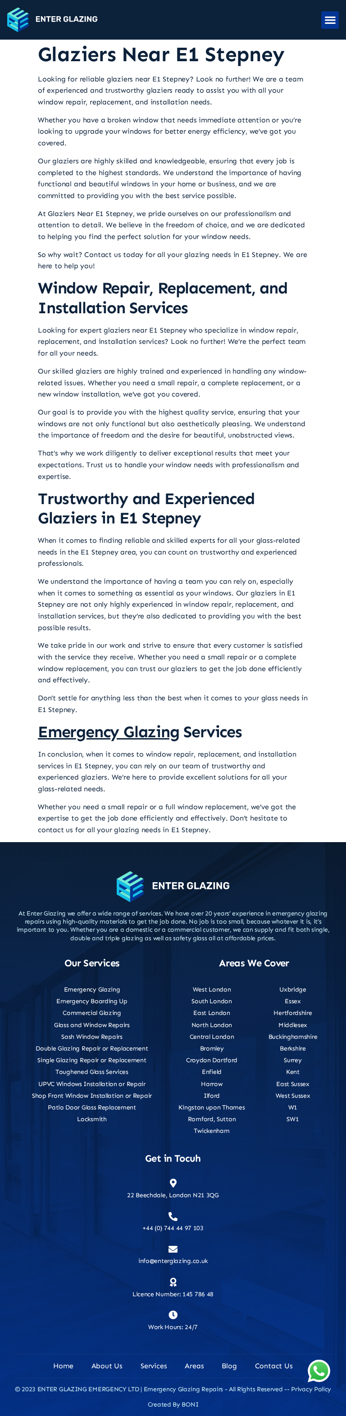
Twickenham (211, 1131)
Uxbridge (292, 989)
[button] (330, 20)
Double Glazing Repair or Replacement (92, 1048)
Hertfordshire (292, 1013)
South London (211, 1001)
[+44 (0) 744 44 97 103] (173, 1216)
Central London (212, 1037)
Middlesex (292, 1025)
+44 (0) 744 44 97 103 (173, 1228)
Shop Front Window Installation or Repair (92, 1096)
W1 (292, 1107)
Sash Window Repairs (91, 1037)
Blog (229, 1366)
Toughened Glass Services (91, 1072)
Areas (194, 1366)
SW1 (293, 1119)
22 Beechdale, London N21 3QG (173, 1195)
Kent (293, 1072)
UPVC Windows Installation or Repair (92, 1084)
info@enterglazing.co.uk (173, 1261)
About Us (107, 1366)
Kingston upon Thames (211, 1107)
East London (211, 1013)
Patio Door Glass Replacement (92, 1107)
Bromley (212, 1048)
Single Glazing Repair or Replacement (91, 1060)
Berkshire (292, 1048)
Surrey (292, 1060)
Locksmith (91, 1119)
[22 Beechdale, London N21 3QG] (173, 1183)
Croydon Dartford (211, 1060)
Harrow (211, 1084)
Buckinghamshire (293, 1037)
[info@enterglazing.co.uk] (173, 1249)
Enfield (212, 1072)
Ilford (212, 1096)
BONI (190, 1404)
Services (154, 1366)
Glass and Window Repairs (92, 1025)
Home (63, 1366)
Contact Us (274, 1366)
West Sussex (293, 1096)
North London (211, 1025)
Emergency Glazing (108, 731)
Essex (293, 1001)
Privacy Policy (311, 1389)
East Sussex (293, 1084)
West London (212, 989)
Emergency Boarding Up (91, 1001)
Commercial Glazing (92, 1013)
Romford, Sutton (212, 1119)
